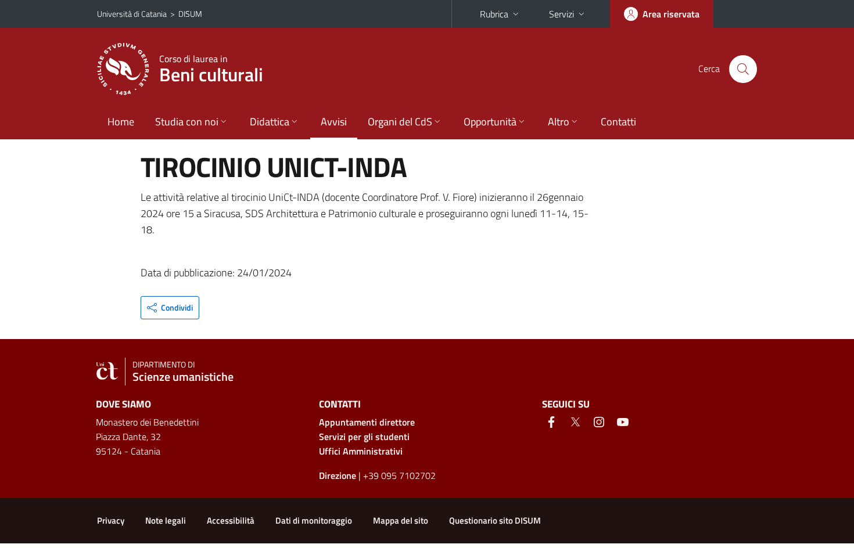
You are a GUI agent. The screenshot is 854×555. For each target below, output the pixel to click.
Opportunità (490, 121)
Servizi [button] (561, 14)
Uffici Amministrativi (361, 451)
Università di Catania (132, 14)
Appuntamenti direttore (367, 422)
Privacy (110, 520)
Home (120, 121)
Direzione (337, 475)
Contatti (618, 121)
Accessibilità (230, 520)
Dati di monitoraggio (313, 520)
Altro (558, 121)
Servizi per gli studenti (364, 437)
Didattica (269, 121)
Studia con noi (186, 121)
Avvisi (334, 121)
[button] (170, 307)
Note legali (165, 520)
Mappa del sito (400, 520)
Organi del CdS (400, 121)
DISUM (190, 14)
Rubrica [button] (494, 14)
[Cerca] (743, 69)
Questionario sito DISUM (495, 520)
